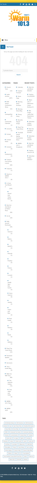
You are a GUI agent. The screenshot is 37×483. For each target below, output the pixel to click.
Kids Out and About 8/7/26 (30, 145)
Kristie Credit (18, 441)
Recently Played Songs (19, 121)
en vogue (16, 438)
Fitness (10, 268)
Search (19, 75)
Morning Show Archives (19, 103)
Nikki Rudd (29, 444)
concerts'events (14, 435)
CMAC (6, 432)
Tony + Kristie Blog (8, 367)
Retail (9, 335)
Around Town (8, 88)
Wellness (10, 342)
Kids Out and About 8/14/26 (30, 130)
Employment (8, 154)
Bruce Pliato (15, 429)
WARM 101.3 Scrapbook (19, 145)
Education (10, 253)
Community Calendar (8, 122)
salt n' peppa (29, 447)
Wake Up (31, 456)
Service (8, 363)
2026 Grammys (29, 423)
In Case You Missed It (8, 184)
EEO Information (23, 474)
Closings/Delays (9, 114)
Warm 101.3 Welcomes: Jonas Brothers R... (30, 103)
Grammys (5, 441)
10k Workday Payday (9, 423)
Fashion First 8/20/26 (30, 95)
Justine (11, 441)
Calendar (20, 87)
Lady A (25, 441)
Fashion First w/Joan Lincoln (8, 161)
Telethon (10, 453)
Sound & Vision (17, 450)
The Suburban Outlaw (10, 382)
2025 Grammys (19, 423)
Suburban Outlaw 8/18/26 (30, 123)
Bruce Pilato (8, 429)
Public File (30, 474)
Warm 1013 (12, 459)
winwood (25, 459)
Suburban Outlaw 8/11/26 (30, 137)
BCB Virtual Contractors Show (8, 104)
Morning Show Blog (19, 110)
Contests (8, 147)
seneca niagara (8, 450)
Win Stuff (19, 459)
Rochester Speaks (8, 356)
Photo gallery (7, 447)
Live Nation (14, 444)
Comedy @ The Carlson (15, 432)
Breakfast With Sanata (28, 426)
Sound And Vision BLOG (9, 196)
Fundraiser (28, 438)
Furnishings (11, 275)
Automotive (11, 231)
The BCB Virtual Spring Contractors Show (19, 136)
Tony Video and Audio (10, 392)
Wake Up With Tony (8, 374)
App (10, 426)
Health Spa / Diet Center (9, 285)
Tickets (15, 453)
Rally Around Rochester (8, 223)
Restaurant (11, 327)
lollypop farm (22, 444)
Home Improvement (11, 294)
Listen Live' (31, 441)
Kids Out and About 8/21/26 (30, 88)
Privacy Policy (19, 115)
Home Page (18, 97)
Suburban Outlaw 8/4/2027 (30, 157)
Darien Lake (9, 438)
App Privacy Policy (17, 426)
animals (5, 426)
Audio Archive (7, 95)
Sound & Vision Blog (27, 450)
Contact (8, 134)
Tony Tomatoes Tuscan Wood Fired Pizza (13, 456)
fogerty (22, 438)
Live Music (7, 444)
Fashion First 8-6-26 (30, 151)
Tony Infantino (26, 453)
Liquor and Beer (9, 311)
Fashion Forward (19, 91)
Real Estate (10, 319)
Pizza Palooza (21, 447)
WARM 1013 (7, 409)
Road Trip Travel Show (8, 349)
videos (25, 456)
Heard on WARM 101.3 (8, 175)
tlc (20, 453)
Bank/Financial (12, 246)
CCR (30, 429)
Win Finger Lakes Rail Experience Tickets (30, 114)
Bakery (10, 239)
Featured (9, 168)
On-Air (8, 216)
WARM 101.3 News (8, 402)
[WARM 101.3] (18, 18)
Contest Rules (8, 140)
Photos (14, 447)
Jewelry (10, 302)
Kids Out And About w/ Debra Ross (8, 207)
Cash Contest (24, 429)
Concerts (9, 128)
